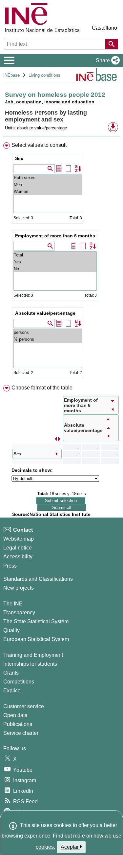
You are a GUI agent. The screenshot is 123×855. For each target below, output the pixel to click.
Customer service (23, 706)
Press (10, 566)
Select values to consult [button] (39, 145)
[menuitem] (61, 262)
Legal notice (17, 547)
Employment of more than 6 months (55, 235)
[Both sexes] (48, 177)
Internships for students (30, 664)
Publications (17, 724)
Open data (15, 715)
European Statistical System (36, 639)
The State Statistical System (36, 621)
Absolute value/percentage (45, 313)
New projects (18, 588)
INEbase (11, 75)
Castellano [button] (104, 28)
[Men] (48, 184)
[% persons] (48, 339)
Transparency (19, 612)
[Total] (55, 255)
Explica (12, 690)
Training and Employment (33, 655)
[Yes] (55, 261)
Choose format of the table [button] (41, 387)
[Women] (48, 191)
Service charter (20, 733)
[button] (106, 61)
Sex (19, 158)
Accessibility (17, 556)
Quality (11, 630)
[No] (55, 268)
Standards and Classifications (38, 579)
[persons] (48, 332)
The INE (13, 603)
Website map (18, 539)
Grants (11, 673)
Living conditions (44, 75)
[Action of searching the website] (111, 44)
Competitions (18, 681)
